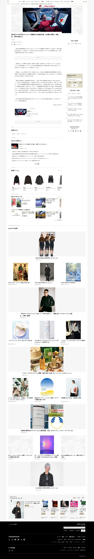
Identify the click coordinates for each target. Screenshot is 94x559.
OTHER (80, 82)
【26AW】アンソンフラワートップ (51, 189)
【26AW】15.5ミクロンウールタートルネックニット (16, 189)
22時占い (42, 1)
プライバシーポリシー (70, 550)
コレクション (57, 1)
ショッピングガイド (63, 550)
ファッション (74, 93)
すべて (69, 43)
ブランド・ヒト (37, 1)
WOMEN (74, 82)
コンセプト (83, 547)
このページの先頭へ (13, 524)
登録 (74, 85)
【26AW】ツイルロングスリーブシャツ (28, 189)
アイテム (70, 547)
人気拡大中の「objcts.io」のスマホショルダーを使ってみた (75, 110)
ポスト (62, 1)
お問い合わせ (77, 550)
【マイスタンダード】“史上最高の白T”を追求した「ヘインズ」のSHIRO (75, 104)
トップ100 (47, 1)
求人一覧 (20, 196)
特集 (24, 1)
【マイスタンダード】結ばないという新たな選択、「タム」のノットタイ (75, 120)
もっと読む (37, 163)
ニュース (20, 1)
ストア (32, 1)
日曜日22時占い (72, 536)
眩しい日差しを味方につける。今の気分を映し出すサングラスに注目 (75, 115)
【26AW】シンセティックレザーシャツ (39, 189)
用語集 (72, 1)
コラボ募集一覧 (27, 209)
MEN (69, 82)
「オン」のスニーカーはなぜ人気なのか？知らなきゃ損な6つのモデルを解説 (75, 98)
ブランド (65, 547)
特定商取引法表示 (82, 550)
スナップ (52, 1)
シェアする (19, 44)
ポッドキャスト (67, 1)
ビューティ (28, 1)
